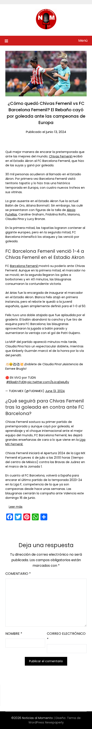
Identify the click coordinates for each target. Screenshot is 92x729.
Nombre (13, 633)
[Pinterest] (26, 517)
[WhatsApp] (35, 517)
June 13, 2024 (55, 391)
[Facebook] (9, 517)
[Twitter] (18, 517)
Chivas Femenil (61, 156)
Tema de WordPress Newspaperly (54, 720)
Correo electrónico (66, 636)
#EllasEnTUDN (16, 382)
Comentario (18, 573)
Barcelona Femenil (24, 266)
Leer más (15, 507)
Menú (83, 40)
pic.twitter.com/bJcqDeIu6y (48, 382)
